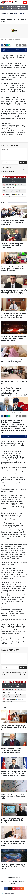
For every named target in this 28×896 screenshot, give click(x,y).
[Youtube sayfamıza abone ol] (14, 888)
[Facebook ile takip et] (6, 888)
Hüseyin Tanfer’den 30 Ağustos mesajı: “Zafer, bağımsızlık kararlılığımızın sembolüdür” (17, 7)
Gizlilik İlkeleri (22, 881)
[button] (20, 45)
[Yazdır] (17, 45)
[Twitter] (5, 45)
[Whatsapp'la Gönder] (9, 45)
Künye (9, 881)
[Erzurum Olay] (9, 2)
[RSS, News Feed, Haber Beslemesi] (22, 888)
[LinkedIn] (7, 45)
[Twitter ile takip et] (10, 888)
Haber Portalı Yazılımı (9, 893)
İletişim (15, 881)
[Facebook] (2, 45)
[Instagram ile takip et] (18, 888)
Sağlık (11, 13)
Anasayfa (5, 13)
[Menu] (25, 2)
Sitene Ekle (13, 883)
